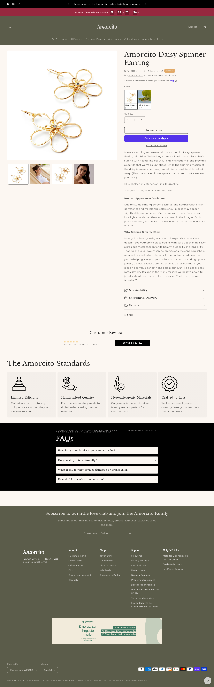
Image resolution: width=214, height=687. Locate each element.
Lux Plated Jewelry (173, 569)
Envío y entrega (140, 560)
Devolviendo (75, 560)
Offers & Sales (76, 565)
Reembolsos (138, 570)
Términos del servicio (96, 680)
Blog (71, 570)
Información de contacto (137, 680)
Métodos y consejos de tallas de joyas (175, 557)
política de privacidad (143, 584)
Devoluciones (138, 565)
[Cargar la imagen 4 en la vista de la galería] (84, 174)
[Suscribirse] (130, 533)
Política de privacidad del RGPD (145, 591)
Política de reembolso (52, 680)
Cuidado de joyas (172, 564)
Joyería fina (106, 555)
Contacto (73, 580)
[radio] (131, 100)
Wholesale (105, 570)
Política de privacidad (74, 680)
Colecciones (106, 560)
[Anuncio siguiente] (146, 4)
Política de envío (116, 680)
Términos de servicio (142, 598)
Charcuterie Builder (110, 575)
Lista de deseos (108, 565)
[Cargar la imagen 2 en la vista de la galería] (40, 174)
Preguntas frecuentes (143, 580)
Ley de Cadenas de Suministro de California (144, 605)
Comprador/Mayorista (80, 575)
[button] (10, 27)
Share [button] (130, 315)
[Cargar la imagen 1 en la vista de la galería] (18, 174)
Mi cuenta (136, 555)
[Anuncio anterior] (68, 4)
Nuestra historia (77, 555)
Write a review (132, 342)
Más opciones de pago (156, 145)
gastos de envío (135, 75)
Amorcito (18, 680)
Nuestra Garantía (140, 575)
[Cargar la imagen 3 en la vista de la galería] (62, 174)
